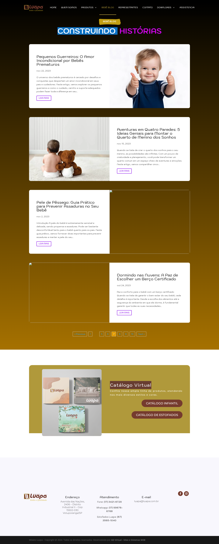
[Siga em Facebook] (180, 493)
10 (132, 334)
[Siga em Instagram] (186, 493)
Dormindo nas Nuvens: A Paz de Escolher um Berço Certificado (147, 276)
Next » (141, 334)
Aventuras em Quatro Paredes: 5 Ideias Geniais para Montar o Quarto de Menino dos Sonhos (148, 133)
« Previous (79, 334)
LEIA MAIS (44, 98)
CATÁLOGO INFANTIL (162, 403)
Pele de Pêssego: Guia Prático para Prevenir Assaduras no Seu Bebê (67, 206)
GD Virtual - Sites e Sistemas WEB (128, 539)
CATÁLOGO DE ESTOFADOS (157, 415)
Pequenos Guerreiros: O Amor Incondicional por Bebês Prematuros (65, 60)
